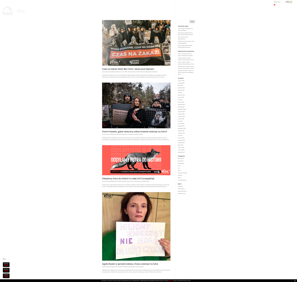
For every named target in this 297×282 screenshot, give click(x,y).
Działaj (180, 11)
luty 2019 (180, 135)
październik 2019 (182, 128)
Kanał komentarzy (182, 191)
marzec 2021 (181, 97)
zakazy (146, 71)
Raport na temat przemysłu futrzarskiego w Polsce (186, 72)
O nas (187, 11)
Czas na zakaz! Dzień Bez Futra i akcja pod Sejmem (128, 69)
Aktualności (150, 11)
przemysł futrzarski (140, 71)
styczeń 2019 (181, 138)
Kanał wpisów (181, 188)
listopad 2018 (181, 142)
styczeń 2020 (181, 123)
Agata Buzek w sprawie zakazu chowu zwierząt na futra (130, 264)
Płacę (287, 1)
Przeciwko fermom (168, 11)
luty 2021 (180, 99)
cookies (137, 280)
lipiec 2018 (180, 145)
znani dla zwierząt (153, 71)
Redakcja (112, 134)
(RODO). (171, 280)
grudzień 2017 (181, 152)
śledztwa (180, 175)
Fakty (157, 11)
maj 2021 (180, 92)
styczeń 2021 (181, 102)
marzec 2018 (181, 147)
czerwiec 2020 (181, 116)
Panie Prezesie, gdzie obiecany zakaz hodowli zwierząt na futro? (134, 131)
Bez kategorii (132, 266)
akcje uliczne (125, 134)
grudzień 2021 (181, 87)
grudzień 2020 (181, 104)
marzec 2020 (181, 118)
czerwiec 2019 (181, 133)
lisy (134, 71)
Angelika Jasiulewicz (115, 71)
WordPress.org (181, 193)
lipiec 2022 (180, 85)
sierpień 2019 (181, 130)
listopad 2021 (181, 90)
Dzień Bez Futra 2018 (187, 55)
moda (179, 170)
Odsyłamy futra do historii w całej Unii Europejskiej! (128, 178)
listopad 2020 (181, 107)
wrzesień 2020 (181, 111)
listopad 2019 (181, 126)
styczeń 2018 (181, 149)
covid (179, 165)
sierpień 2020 (181, 114)
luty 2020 (180, 121)
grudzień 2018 (181, 140)
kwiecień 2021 (181, 95)
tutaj (189, 280)
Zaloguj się (180, 186)
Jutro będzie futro (138, 11)
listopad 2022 (181, 83)
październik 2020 (182, 109)
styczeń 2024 (181, 80)
